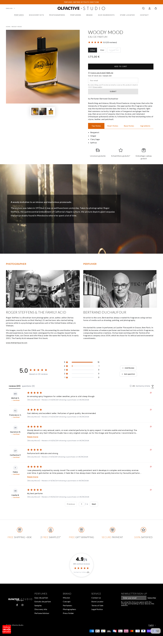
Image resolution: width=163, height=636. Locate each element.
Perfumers (67, 605)
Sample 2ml (114, 50)
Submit (113, 91)
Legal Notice (97, 609)
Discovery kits (40, 609)
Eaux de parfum (41, 598)
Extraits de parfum (42, 601)
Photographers (69, 609)
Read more (32, 436)
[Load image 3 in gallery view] (50, 111)
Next (94, 504)
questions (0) (28, 386)
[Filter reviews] (153, 386)
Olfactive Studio (17, 625)
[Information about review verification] (131, 386)
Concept (66, 601)
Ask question (129, 374)
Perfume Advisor (41, 613)
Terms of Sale (97, 605)
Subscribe (152, 598)
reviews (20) (15, 386)
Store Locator (97, 601)
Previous (71, 504)
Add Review (129, 368)
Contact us (96, 598)
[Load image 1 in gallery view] (35, 111)
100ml (93, 50)
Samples (38, 605)
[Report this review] (151, 393)
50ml (103, 50)
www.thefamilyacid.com (16, 343)
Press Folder (68, 613)
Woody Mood (17, 26)
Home (8, 26)
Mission (66, 598)
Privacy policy (97, 87)
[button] (143, 8)
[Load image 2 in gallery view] (42, 111)
